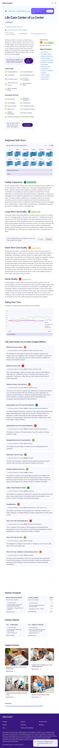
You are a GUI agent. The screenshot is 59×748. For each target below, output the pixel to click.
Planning (23, 725)
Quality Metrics (45, 68)
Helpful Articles (45, 79)
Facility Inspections (46, 58)
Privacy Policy (43, 721)
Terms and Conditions (27, 728)
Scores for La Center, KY (47, 70)
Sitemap (41, 725)
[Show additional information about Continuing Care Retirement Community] (14, 75)
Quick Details (44, 52)
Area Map (43, 72)
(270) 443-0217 (32, 635)
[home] (7, 3)
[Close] (56, 743)
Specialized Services (46, 54)
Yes (41, 239)
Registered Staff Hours (47, 56)
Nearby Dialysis (45, 77)
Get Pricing (28, 61)
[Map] (29, 579)
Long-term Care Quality (47, 60)
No (49, 239)
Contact (4, 721)
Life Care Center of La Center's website (17, 30)
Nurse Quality (44, 64)
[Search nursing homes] (52, 3)
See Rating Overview (45, 45)
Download (49, 11)
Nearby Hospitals (45, 75)
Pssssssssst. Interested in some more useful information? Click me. (45, 743)
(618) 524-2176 (10, 612)
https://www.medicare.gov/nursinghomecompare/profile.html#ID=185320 (24, 706)
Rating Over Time (45, 66)
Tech (3, 728)
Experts (23, 721)
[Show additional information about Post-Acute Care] (11, 85)
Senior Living (12, 11)
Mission (4, 725)
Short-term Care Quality (47, 62)
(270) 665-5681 (23, 33)
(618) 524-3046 (10, 635)
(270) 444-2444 (32, 611)
